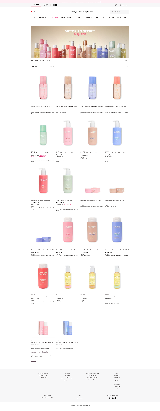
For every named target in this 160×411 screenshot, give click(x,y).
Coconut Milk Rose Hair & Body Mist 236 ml (41, 106)
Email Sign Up (47, 395)
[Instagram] (110, 398)
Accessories (117, 384)
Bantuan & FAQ (43, 375)
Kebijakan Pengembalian (92, 379)
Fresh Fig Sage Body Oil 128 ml (112, 296)
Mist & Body (117, 377)
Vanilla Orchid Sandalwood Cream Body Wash (91, 249)
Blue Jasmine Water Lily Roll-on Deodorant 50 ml (68, 342)
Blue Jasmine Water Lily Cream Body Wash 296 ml (117, 249)
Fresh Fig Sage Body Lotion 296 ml (64, 200)
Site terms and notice (62, 408)
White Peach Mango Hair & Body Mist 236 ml (115, 106)
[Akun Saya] (111, 5)
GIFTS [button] (97, 18)
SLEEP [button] (78, 18)
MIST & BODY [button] (54, 18)
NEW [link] (35, 18)
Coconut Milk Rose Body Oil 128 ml (64, 296)
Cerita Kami (67, 375)
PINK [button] (108, 18)
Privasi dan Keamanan (77, 408)
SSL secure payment (98, 408)
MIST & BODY (40, 24)
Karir (67, 377)
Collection (48, 24)
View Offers (97, 1)
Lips (117, 390)
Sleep (117, 382)
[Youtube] (113, 398)
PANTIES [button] (70, 18)
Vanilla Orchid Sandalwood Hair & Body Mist (66, 106)
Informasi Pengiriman (92, 377)
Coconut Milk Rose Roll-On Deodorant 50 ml (42, 342)
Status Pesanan (92, 375)
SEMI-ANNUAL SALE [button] (119, 18)
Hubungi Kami (43, 377)
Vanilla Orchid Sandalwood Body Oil (89, 296)
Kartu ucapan (67, 380)
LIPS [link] (102, 18)
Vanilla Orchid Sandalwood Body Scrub (114, 200)
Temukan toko (125, 5)
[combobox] (119, 12)
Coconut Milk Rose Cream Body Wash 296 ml (66, 249)
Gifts (117, 388)
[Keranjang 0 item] (116, 5)
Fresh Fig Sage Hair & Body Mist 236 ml (40, 152)
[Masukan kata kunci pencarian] (112, 12)
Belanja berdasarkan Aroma (67, 379)
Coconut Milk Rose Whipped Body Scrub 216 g (91, 200)
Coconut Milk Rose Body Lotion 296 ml (65, 152)
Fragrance (116, 375)
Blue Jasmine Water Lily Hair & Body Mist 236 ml (91, 106)
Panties (117, 380)
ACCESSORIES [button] (87, 18)
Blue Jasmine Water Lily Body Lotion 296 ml (115, 152)
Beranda (33, 24)
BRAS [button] (63, 18)
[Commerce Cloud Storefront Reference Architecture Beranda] (80, 12)
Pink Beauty (117, 386)
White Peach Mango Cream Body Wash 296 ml (42, 296)
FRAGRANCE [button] (43, 18)
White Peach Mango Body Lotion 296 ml (40, 200)
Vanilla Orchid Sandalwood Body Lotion (90, 152)
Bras (117, 379)
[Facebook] (115, 398)
